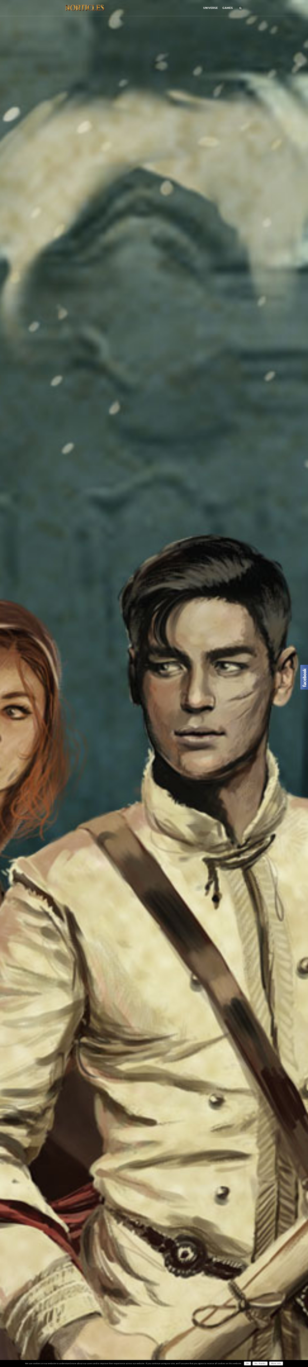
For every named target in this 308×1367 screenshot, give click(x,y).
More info (276, 1363)
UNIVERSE (210, 7)
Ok (247, 1363)
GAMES (227, 7)
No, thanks (260, 1363)
